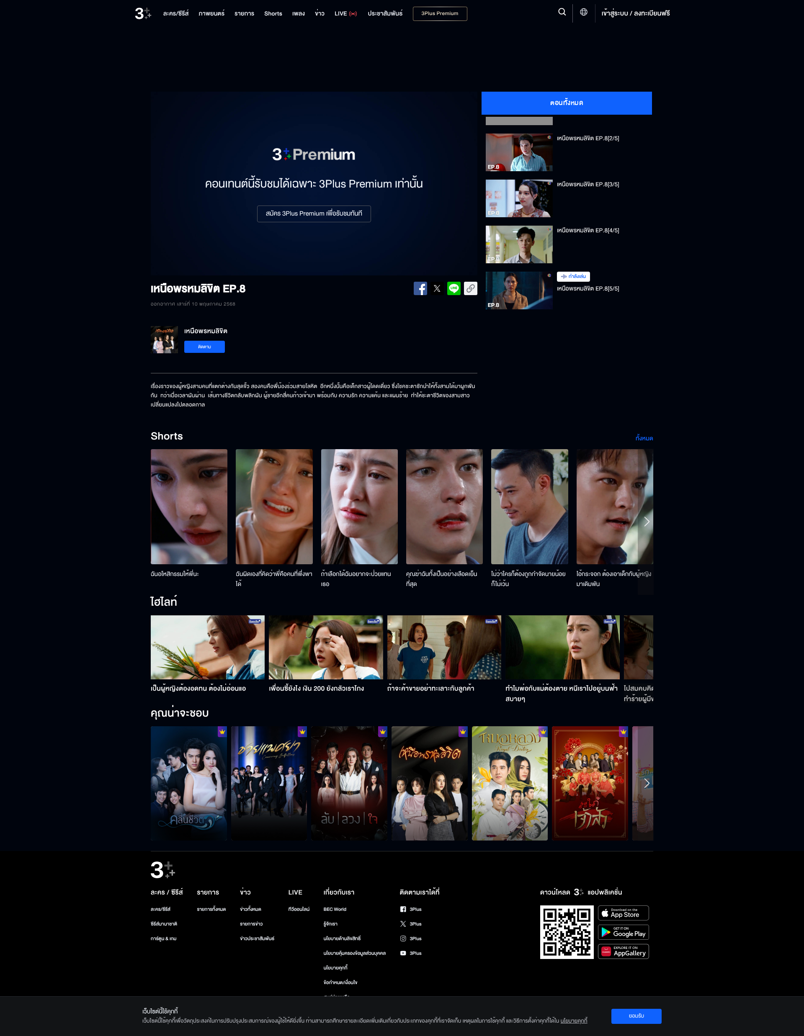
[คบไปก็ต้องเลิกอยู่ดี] (349, 783)
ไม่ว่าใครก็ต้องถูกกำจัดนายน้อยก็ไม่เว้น (528, 579)
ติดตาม (204, 346)
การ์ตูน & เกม (164, 939)
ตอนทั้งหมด (566, 103)
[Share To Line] (454, 288)
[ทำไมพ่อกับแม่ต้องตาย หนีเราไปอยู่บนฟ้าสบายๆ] (562, 647)
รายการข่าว (251, 924)
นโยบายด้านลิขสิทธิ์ (342, 939)
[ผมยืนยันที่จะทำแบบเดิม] (269, 783)
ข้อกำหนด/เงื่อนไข (341, 983)
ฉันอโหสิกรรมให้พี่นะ (175, 574)
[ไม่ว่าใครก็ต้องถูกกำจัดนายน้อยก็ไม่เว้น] (529, 506)
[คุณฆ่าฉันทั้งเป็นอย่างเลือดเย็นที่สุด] (444, 506)
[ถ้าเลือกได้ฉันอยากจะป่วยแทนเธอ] (359, 506)
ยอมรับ (636, 1016)
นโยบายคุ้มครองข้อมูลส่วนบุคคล (355, 953)
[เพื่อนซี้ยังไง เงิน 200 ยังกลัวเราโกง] (326, 647)
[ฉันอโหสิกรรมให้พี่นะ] (189, 506)
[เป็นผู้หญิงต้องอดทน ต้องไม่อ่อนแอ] (208, 647)
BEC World (335, 909)
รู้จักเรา (331, 924)
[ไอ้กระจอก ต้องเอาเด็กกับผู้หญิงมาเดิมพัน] (615, 506)
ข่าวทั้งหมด (250, 909)
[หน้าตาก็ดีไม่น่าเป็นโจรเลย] (510, 783)
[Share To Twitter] (437, 288)
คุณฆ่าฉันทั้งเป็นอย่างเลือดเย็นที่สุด (441, 579)
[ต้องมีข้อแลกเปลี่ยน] (590, 783)
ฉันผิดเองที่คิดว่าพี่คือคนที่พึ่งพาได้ (274, 579)
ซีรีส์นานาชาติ (164, 924)
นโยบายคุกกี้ (336, 968)
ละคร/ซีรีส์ (160, 909)
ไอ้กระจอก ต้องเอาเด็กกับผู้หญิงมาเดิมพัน (614, 579)
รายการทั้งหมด (211, 909)
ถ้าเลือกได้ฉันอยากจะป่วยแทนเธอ (356, 579)
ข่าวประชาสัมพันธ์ (257, 939)
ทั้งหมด (644, 438)
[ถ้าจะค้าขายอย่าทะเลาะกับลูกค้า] (444, 647)
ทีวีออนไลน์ (299, 909)
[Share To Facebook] (420, 288)
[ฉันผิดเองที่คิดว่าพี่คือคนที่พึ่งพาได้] (274, 506)
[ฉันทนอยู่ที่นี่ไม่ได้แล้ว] (430, 783)
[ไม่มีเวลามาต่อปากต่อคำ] (189, 783)
